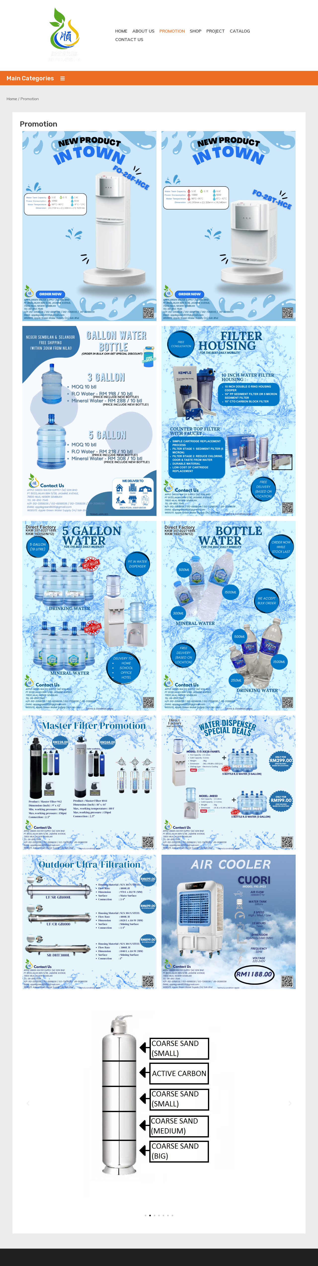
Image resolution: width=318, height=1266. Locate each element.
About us (143, 31)
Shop (195, 31)
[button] (28, 1103)
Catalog (240, 31)
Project (215, 31)
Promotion (172, 31)
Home (121, 31)
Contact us (129, 39)
